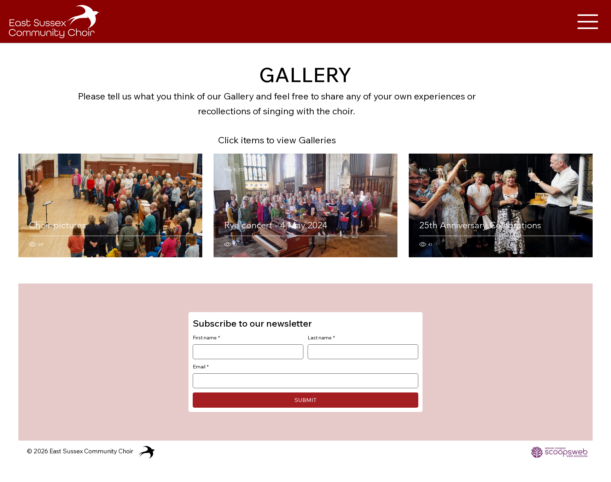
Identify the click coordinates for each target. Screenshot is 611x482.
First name (206, 337)
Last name (321, 337)
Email (201, 366)
